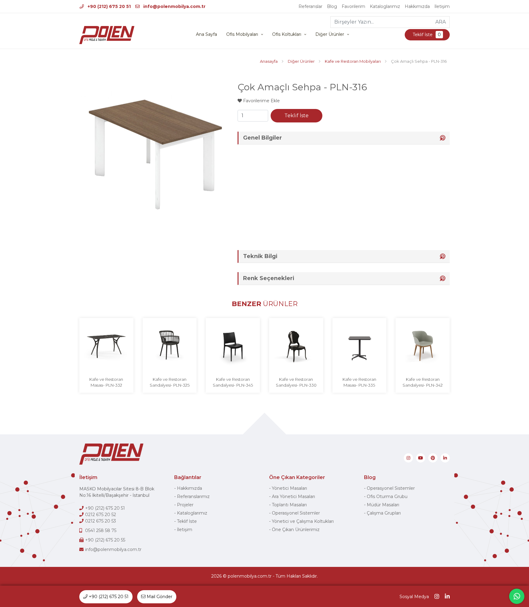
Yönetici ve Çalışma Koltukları (303, 521)
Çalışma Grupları (384, 513)
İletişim (442, 6)
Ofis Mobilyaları (242, 34)
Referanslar (310, 6)
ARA (440, 22)
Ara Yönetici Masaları (293, 496)
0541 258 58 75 (100, 530)
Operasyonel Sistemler (296, 513)
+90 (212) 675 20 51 (108, 6)
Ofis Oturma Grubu (387, 496)
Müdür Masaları (383, 505)
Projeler (185, 505)
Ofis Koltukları (286, 34)
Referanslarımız (193, 496)
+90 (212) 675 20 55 (105, 540)
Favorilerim (353, 6)
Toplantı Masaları (289, 505)
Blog (332, 6)
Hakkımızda (417, 6)
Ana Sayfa (206, 34)
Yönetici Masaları (289, 488)
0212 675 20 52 (100, 514)
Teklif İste (426, 34)
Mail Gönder (158, 596)
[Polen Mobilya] (106, 35)
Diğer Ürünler (329, 34)
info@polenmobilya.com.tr (173, 6)
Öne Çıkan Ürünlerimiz (296, 529)
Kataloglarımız (385, 6)
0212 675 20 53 (100, 521)
